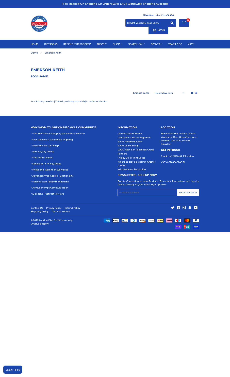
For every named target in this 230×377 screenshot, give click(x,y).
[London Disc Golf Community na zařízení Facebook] (178, 208)
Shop (117, 44)
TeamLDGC (175, 44)
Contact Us (37, 208)
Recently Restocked (77, 44)
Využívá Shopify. (40, 223)
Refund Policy (72, 208)
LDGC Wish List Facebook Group (136, 149)
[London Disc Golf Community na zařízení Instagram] (184, 208)
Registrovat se (188, 192)
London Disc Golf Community (55, 220)
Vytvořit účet (167, 15)
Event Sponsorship (128, 145)
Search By (135, 44)
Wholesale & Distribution (132, 169)
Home (34, 44)
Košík (161, 30)
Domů (34, 52)
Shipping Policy (39, 211)
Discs (101, 44)
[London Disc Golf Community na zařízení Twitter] (172, 208)
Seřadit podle (141, 92)
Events (156, 44)
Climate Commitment (130, 133)
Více (190, 44)
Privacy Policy (53, 208)
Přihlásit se (148, 15)
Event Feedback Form (130, 141)
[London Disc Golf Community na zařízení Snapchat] (190, 208)
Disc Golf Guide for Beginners (134, 137)
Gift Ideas (51, 44)
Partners (122, 153)
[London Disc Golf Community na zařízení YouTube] (196, 208)
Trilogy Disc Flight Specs (131, 157)
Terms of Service (61, 211)
